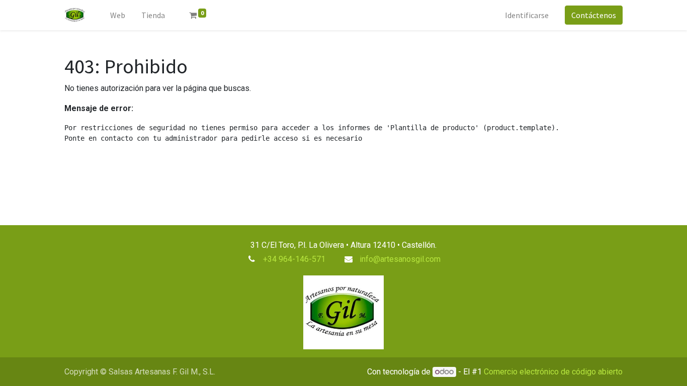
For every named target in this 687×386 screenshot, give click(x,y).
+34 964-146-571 (294, 259)
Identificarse (527, 15)
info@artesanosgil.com (400, 259)
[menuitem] (117, 15)
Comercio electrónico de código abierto (553, 371)
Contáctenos (593, 15)
